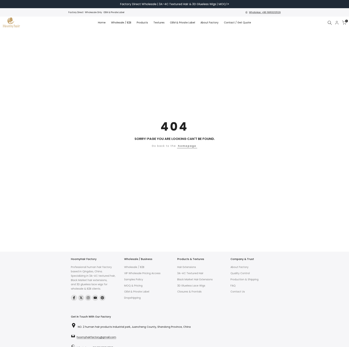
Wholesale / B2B (134, 267)
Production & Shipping (244, 279)
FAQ (233, 285)
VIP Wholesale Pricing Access (142, 273)
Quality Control (240, 273)
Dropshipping (132, 298)
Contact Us (237, 291)
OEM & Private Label (136, 291)
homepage (187, 146)
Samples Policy (133, 279)
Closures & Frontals (189, 291)
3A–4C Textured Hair (190, 273)
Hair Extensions (186, 267)
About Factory (239, 267)
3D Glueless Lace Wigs (191, 285)
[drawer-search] (330, 23)
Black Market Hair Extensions (195, 279)
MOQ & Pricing (133, 285)
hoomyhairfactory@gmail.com (96, 337)
